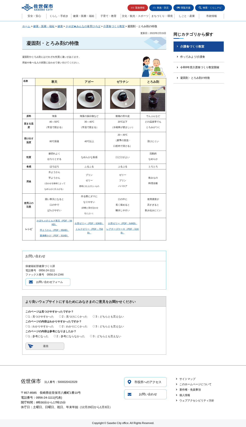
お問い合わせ (148, 394)
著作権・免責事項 (190, 389)
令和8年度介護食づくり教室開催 (199, 67)
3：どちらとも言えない (110, 316)
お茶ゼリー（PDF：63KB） (89, 223)
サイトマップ (187, 379)
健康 (60, 26)
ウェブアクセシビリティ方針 (196, 400)
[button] (138, 8)
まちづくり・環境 (162, 16)
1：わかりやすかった (41, 326)
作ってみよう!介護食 (192, 56)
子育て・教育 (108, 16)
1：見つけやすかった (41, 316)
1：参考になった (38, 336)
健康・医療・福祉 (83, 16)
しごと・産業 (187, 16)
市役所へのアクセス (147, 382)
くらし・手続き (59, 16)
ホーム (26, 26)
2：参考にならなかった (71, 336)
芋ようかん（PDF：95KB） (54, 230)
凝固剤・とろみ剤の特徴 (195, 77)
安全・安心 (34, 16)
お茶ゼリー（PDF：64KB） (122, 223)
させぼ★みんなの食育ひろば (83, 26)
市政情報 (211, 16)
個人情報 (184, 395)
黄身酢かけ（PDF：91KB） (54, 235)
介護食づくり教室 (114, 26)
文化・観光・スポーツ (135, 16)
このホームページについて (195, 384)
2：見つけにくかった (75, 316)
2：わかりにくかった (75, 326)
